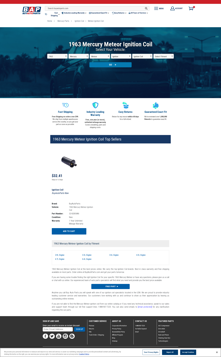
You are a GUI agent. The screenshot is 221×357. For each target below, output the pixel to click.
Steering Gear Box (164, 338)
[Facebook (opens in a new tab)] (45, 336)
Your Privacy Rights (151, 352)
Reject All (170, 352)
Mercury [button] (73, 56)
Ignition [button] (115, 56)
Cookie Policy (84, 354)
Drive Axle (161, 329)
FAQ (90, 332)
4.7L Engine (59, 259)
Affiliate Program (117, 335)
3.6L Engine (114, 255)
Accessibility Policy (118, 332)
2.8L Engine (59, 255)
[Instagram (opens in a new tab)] (65, 336)
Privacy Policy (116, 329)
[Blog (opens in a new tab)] (72, 336)
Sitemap (114, 341)
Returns (91, 329)
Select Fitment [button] (161, 56)
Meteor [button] (94, 56)
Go (110, 64)
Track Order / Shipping (96, 335)
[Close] (217, 352)
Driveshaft (161, 332)
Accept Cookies (188, 352)
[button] (52, 14)
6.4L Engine (86, 259)
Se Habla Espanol (141, 329)
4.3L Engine (141, 255)
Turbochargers (163, 341)
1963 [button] (51, 56)
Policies (91, 326)
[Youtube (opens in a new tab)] (58, 336)
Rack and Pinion (163, 335)
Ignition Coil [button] (138, 56)
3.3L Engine (86, 255)
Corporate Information (119, 326)
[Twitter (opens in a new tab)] (52, 336)
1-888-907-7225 (140, 326)
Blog (113, 338)
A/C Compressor (163, 326)
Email (137, 332)
